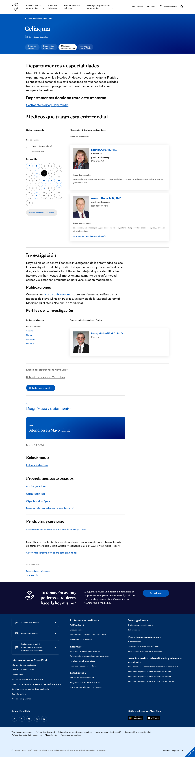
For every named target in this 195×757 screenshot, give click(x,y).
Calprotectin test (35, 493)
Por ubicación (32, 139)
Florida (29, 335)
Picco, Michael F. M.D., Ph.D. (107, 333)
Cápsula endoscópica (38, 501)
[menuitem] (32, 47)
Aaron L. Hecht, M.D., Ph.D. (106, 198)
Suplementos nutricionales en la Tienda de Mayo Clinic (56, 529)
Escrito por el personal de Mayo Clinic (47, 369)
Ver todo (30, 343)
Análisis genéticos (36, 486)
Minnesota (30, 339)
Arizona (29, 330)
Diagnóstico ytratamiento (49, 47)
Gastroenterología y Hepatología (47, 105)
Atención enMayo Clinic (86, 47)
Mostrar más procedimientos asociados (48, 508)
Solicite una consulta (40, 388)
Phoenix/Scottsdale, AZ (41, 146)
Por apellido (31, 159)
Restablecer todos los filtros (41, 212)
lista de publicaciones (58, 294)
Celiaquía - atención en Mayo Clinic (45, 376)
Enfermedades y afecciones (40, 18)
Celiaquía (37, 28)
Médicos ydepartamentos (68, 47)
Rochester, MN (37, 151)
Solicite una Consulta (38, 37)
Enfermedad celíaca (37, 464)
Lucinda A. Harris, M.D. (104, 149)
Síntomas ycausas (32, 47)
